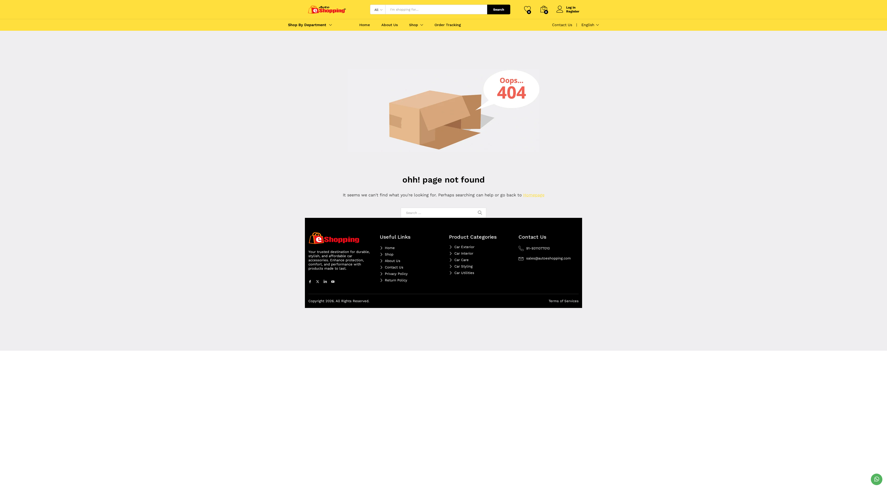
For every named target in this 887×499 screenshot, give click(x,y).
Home (364, 25)
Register (572, 11)
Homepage (533, 194)
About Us (389, 25)
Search (498, 9)
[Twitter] (318, 281)
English (587, 25)
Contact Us (562, 25)
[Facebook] (310, 281)
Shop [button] (413, 25)
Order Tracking (447, 25)
